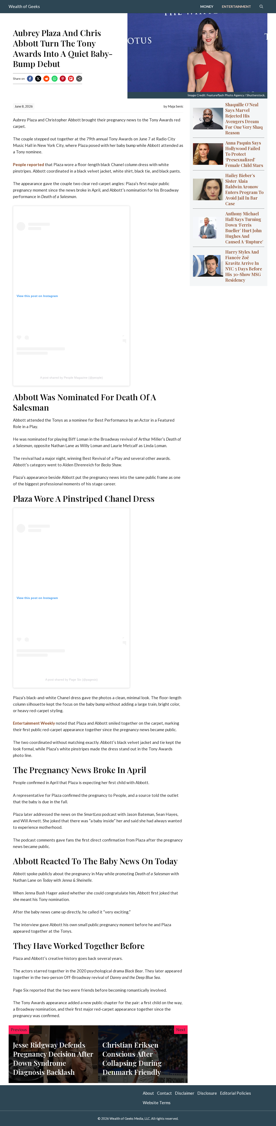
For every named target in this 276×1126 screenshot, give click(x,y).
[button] (261, 6)
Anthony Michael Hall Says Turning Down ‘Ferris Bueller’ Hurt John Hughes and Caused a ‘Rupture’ (244, 228)
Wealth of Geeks (24, 6)
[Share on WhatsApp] (55, 79)
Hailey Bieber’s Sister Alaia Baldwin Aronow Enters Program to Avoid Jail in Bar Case (244, 189)
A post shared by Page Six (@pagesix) (71, 679)
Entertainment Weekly (34, 723)
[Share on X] (38, 79)
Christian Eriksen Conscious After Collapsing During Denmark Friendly (132, 1058)
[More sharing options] (79, 79)
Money (206, 6)
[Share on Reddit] (46, 79)
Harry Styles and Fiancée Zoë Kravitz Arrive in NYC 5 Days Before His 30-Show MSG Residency (243, 266)
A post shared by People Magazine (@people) (71, 377)
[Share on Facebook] (30, 79)
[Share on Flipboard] (71, 79)
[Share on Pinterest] (63, 79)
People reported (28, 164)
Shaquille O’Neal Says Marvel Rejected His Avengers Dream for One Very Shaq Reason (244, 118)
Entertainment (236, 6)
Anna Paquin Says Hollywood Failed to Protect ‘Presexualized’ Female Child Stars (244, 154)
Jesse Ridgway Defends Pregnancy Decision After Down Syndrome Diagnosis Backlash (53, 1058)
